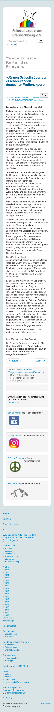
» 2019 (6, 588)
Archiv (6, 567)
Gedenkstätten (10, 631)
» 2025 (6, 572)
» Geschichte (9, 553)
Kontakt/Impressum (12, 687)
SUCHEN (7, 698)
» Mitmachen (8, 558)
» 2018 (6, 591)
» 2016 (6, 596)
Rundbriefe (7, 617)
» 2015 (6, 599)
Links (5, 671)
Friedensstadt (9, 625)
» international (9, 679)
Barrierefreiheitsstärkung (15, 692)
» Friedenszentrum (11, 657)
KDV (5, 529)
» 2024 (6, 574)
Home (6, 513)
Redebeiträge (8, 620)
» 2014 (6, 601)
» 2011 (6, 609)
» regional (7, 673)
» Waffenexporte (10, 647)
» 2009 (6, 615)
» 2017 (6, 593)
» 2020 (6, 585)
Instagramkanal (15, 435)
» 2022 (6, 580)
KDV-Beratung (15, 483)
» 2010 (6, 612)
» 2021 (6, 582)
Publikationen (9, 655)
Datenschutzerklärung (13, 690)
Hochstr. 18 (13, 402)
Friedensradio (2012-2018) (15, 666)
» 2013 (6, 604)
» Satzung (7, 550)
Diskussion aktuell (11, 524)
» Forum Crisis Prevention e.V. (16, 681)
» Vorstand (7, 548)
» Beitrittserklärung (11, 561)
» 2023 (6, 577)
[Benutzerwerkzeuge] (44, 95)
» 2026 (6, 569)
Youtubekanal (14, 412)
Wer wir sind (9, 545)
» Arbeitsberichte (10, 556)
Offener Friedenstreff (18, 458)
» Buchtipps (8, 660)
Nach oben (46, 703)
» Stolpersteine (9, 636)
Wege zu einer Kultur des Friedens (19, 534)
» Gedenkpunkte (10, 633)
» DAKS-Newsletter (11, 649)
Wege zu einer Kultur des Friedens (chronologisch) (19, 539)
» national (7, 676)
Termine (7, 518)
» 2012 (6, 607)
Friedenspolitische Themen (16, 642)
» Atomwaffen (9, 644)
